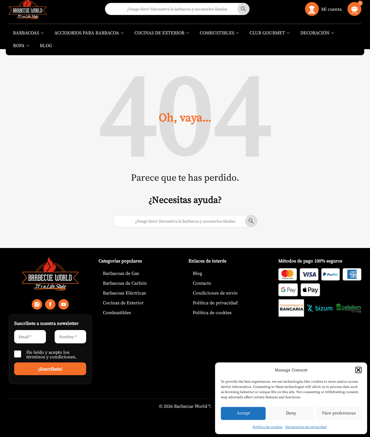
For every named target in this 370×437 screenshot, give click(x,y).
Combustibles (217, 32)
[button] (358, 370)
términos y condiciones (50, 356)
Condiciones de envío (215, 293)
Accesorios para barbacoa (86, 32)
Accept (243, 413)
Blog (46, 45)
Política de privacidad (215, 302)
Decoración (315, 32)
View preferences (339, 413)
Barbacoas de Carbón (125, 283)
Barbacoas (26, 32)
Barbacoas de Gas (121, 273)
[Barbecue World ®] (50, 274)
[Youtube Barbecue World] (63, 305)
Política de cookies (267, 427)
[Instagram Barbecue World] (37, 305)
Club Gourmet (267, 32)
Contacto (202, 283)
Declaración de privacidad (306, 427)
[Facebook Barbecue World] (50, 305)
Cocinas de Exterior (159, 32)
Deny (291, 413)
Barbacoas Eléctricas (124, 293)
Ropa (19, 45)
